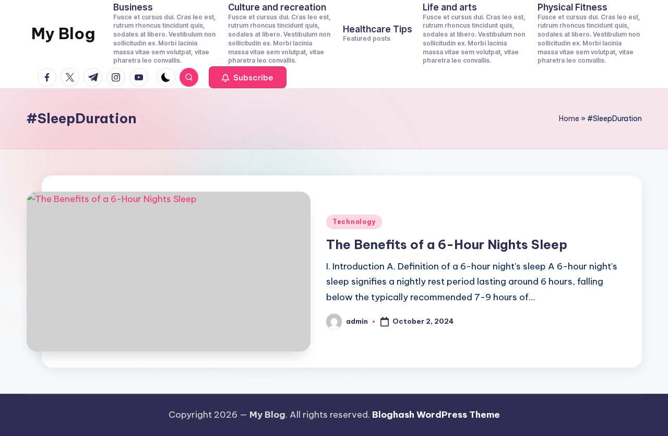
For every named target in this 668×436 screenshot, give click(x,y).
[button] (248, 77)
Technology (354, 222)
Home (569, 118)
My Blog (63, 33)
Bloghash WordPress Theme (436, 414)
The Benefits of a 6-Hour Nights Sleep (446, 244)
